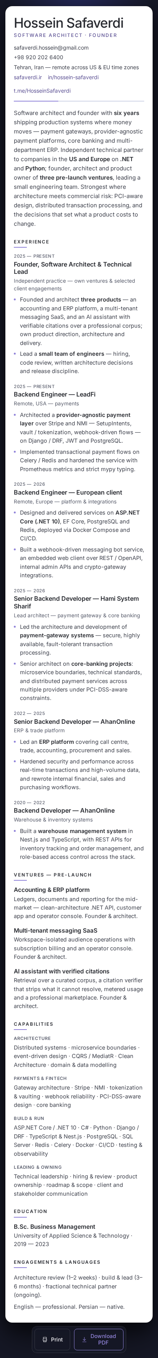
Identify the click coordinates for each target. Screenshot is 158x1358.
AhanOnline (117, 721)
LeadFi (85, 394)
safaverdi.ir (28, 77)
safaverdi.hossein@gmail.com (51, 47)
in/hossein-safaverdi (73, 77)
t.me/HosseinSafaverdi (42, 90)
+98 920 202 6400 (38, 57)
